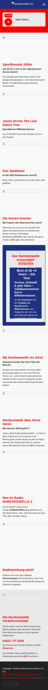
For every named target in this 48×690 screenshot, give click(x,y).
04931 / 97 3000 (13, 640)
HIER (12, 240)
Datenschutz (8, 675)
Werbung (7, 678)
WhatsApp (8, 648)
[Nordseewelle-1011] (22, 4)
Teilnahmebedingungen (26, 675)
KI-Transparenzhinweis (23, 678)
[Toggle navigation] (44, 4)
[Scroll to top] (42, 684)
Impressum (40, 678)
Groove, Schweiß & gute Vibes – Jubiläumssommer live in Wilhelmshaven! (26, 289)
